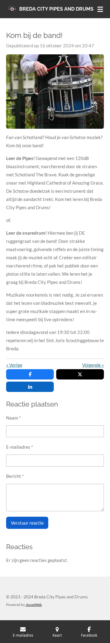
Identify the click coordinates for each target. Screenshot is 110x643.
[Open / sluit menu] (100, 9)
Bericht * (15, 476)
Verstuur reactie (27, 523)
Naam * (13, 417)
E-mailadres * (19, 447)
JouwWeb (34, 604)
